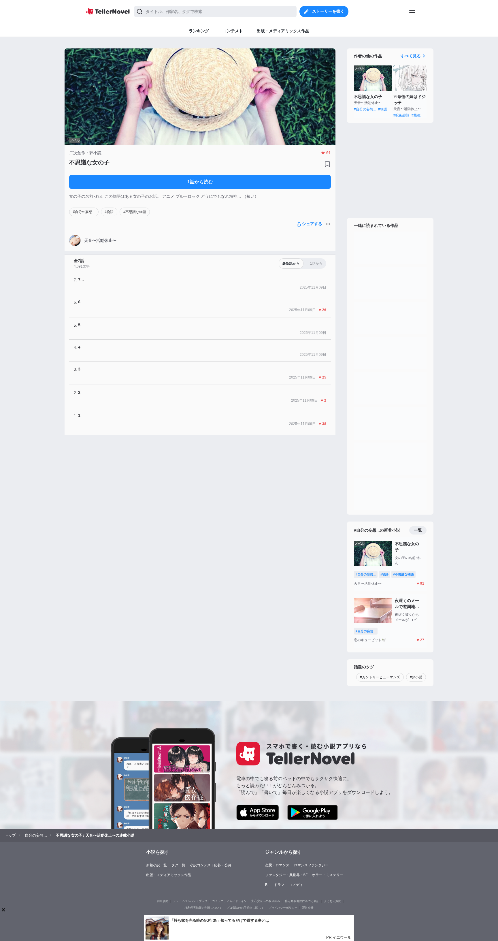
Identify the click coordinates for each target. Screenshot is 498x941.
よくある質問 (332, 901)
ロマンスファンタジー (311, 865)
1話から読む (200, 181)
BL (267, 885)
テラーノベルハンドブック (190, 901)
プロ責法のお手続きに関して (245, 907)
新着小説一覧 (156, 865)
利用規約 (162, 901)
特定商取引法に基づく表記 (302, 901)
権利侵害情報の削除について (203, 907)
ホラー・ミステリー (327, 875)
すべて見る (411, 56)
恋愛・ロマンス (277, 865)
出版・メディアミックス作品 (168, 875)
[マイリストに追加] (327, 164)
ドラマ (279, 885)
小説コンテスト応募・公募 (210, 865)
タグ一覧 (178, 865)
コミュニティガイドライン (229, 901)
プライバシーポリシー (283, 907)
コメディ (296, 885)
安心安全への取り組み (265, 901)
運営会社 (308, 907)
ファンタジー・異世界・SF (286, 875)
